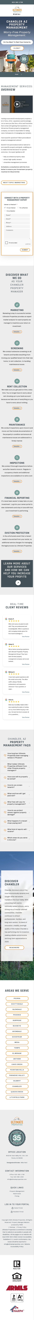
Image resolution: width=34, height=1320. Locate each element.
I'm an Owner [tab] (11, 208)
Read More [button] (14, 947)
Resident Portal (18, 1211)
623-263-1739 (17, 2)
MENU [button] (17, 14)
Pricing (17, 1196)
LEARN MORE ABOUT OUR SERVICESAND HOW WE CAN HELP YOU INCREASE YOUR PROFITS (17, 570)
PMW (21, 1225)
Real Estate (17, 1193)
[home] (17, 9)
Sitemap (12, 1227)
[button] (17, 755)
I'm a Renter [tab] (23, 208)
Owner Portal (18, 1208)
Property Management (17, 1191)
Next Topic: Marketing (14, 182)
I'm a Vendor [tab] (11, 211)
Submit (17, 48)
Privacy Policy (21, 1227)
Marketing (16, 74)
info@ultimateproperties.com (17, 1179)
